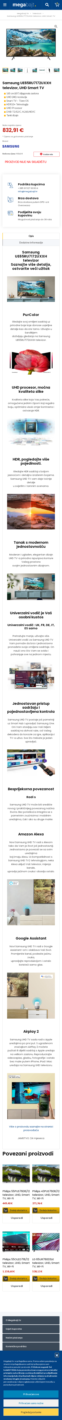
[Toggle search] (47, 5)
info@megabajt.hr (28, 191)
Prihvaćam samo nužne (31, 1403)
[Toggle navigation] (5, 5)
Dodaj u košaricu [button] (18, 1210)
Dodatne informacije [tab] (31, 242)
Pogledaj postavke (31, 1412)
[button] (57, 1354)
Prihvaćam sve (31, 1394)
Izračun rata (48, 154)
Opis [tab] (31, 236)
